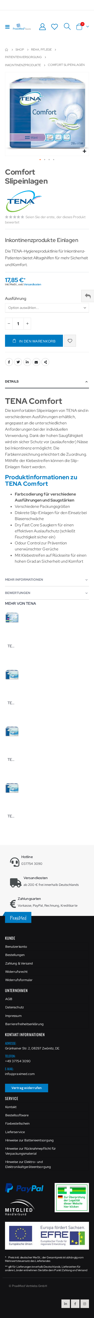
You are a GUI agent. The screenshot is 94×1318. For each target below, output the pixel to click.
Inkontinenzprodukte (23, 65)
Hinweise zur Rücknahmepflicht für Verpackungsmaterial (30, 1151)
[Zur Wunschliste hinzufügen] (70, 341)
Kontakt (11, 1107)
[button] (84, 151)
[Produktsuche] (67, 27)
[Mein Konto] (42, 26)
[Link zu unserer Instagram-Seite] (84, 1303)
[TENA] (24, 201)
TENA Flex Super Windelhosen (12, 816)
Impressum (13, 1016)
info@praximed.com (20, 1074)
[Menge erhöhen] (27, 324)
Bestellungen (15, 955)
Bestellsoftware (17, 1115)
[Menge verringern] (9, 324)
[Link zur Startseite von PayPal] (27, 1191)
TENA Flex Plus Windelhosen (12, 759)
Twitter (18, 362)
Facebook (9, 362)
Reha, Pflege (41, 50)
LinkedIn (27, 362)
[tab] (47, 381)
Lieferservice (15, 1132)
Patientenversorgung (23, 57)
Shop (20, 50)
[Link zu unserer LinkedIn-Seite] (65, 1303)
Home (7, 49)
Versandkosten (32, 284)
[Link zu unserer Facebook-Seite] (75, 1303)
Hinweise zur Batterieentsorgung (29, 1140)
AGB (8, 999)
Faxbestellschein (17, 1123)
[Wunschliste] (55, 26)
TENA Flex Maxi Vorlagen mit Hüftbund (12, 702)
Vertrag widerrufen (27, 1088)
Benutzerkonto (16, 946)
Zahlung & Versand (19, 963)
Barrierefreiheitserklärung (24, 1024)
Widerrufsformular (19, 980)
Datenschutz (14, 1007)
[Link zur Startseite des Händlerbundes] (20, 1207)
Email (36, 362)
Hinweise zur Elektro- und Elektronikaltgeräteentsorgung (28, 1164)
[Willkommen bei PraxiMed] (22, 26)
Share (45, 362)
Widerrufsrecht (16, 972)
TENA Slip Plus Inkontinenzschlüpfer (12, 646)
